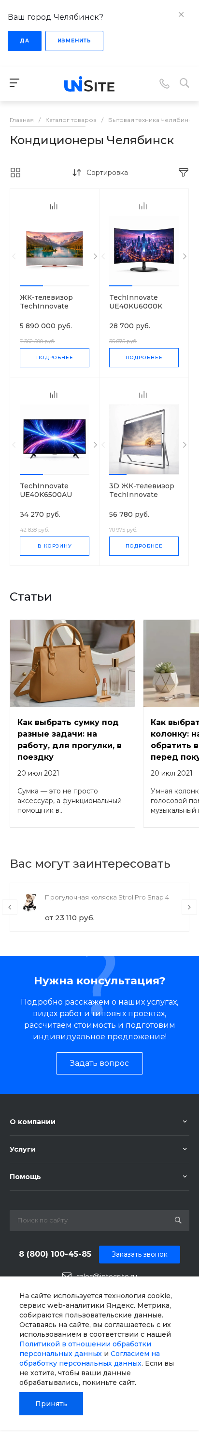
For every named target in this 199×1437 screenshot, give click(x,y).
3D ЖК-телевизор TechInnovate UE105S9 (141, 495)
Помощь (25, 1176)
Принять (51, 1403)
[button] (31, 285)
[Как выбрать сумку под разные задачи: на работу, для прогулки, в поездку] (72, 663)
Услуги (23, 1149)
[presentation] (14, 257)
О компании (33, 1121)
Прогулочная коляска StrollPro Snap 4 (107, 897)
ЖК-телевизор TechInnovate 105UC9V (46, 306)
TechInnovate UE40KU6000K (135, 301)
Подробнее (54, 357)
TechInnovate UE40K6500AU (46, 490)
